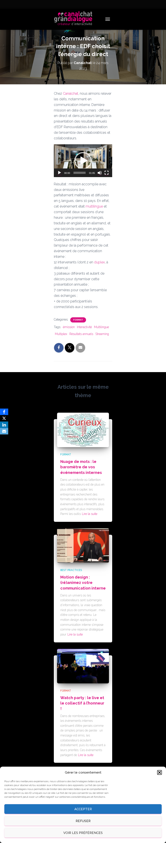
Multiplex (61, 334)
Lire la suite (89, 514)
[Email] (4, 431)
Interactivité (84, 327)
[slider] (79, 173)
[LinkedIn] (4, 425)
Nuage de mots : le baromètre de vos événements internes (81, 467)
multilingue (94, 206)
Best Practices (71, 570)
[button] (159, 772)
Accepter (83, 809)
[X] (4, 418)
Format (78, 320)
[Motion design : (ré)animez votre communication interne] (83, 545)
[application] (83, 160)
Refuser (83, 821)
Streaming (102, 334)
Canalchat (70, 93)
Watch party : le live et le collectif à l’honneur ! (82, 703)
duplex (99, 262)
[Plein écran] (106, 173)
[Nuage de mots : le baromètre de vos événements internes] (83, 429)
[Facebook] (4, 412)
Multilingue (101, 327)
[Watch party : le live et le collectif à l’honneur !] (83, 665)
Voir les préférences (83, 833)
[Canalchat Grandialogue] (75, 19)
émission (69, 327)
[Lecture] (59, 173)
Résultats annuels (81, 334)
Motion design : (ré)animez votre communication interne (83, 582)
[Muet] (99, 173)
